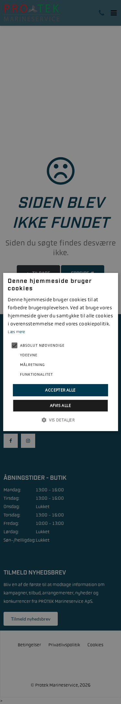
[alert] (60, 352)
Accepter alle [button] (60, 390)
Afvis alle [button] (60, 405)
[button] (60, 420)
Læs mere (16, 331)
